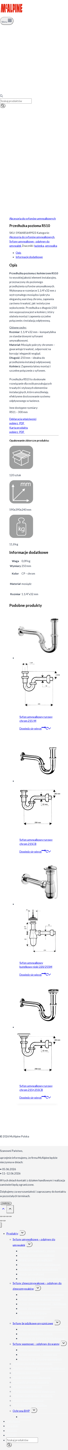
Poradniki (12, 1426)
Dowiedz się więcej (30, 728)
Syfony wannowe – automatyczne (40, 1349)
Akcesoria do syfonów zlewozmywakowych (33, 1315)
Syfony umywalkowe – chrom (37, 1251)
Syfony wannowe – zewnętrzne (38, 1354)
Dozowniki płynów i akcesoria (31, 1382)
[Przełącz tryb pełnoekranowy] (4, 1216)
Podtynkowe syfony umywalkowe (40, 1264)
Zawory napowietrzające (28, 1400)
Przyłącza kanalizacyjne (27, 1386)
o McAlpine (13, 1421)
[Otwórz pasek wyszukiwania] (1, 96)
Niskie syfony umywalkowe (36, 1260)
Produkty (12, 1233)
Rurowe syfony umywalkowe (37, 1255)
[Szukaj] (2, 106)
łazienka (39, 245)
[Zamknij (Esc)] (10, 1216)
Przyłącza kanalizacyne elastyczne (34, 1391)
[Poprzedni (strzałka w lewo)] (1, 1220)
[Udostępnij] (7, 1216)
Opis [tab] (18, 252)
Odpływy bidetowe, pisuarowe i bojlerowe (39, 1368)
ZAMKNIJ (5, 1203)
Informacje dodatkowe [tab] (29, 257)
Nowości (11, 1430)
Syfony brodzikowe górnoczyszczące (42, 1329)
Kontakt (11, 1435)
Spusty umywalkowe (31, 1274)
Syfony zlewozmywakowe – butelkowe (42, 1304)
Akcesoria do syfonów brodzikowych (42, 1338)
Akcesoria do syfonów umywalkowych (32, 218)
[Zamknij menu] (1, 1225)
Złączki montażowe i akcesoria (32, 1377)
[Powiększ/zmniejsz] (1, 1216)
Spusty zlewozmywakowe (35, 1308)
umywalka (51, 245)
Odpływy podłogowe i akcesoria (33, 1396)
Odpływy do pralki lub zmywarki (32, 1363)
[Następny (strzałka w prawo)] (4, 1220)
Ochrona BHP (21, 1411)
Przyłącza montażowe (26, 1373)
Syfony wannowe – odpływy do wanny (36, 1344)
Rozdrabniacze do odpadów (30, 1405)
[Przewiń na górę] (3, 1209)
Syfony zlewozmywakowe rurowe (39, 1299)
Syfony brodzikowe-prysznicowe (33, 1323)
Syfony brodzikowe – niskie (36, 1333)
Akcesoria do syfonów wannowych (40, 1359)
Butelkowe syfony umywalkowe (38, 1269)
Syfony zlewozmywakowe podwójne (41, 1294)
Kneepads (25, 1416)
